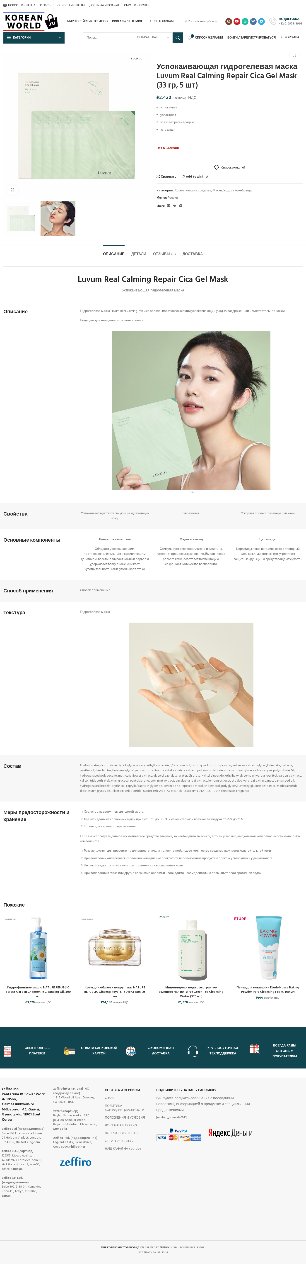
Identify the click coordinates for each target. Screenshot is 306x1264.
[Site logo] (31, 21)
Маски (217, 190)
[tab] (114, 252)
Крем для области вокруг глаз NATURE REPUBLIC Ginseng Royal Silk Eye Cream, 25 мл (114, 992)
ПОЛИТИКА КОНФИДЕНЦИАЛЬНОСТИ (125, 1108)
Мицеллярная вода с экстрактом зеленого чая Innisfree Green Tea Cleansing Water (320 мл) (191, 992)
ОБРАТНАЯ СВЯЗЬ (119, 1141)
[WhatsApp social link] (245, 21)
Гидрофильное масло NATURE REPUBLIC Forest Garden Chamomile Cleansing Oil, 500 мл (38, 992)
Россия (173, 197)
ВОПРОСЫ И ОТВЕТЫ (121, 1133)
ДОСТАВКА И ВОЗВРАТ (122, 1125)
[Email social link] (168, 206)
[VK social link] (253, 21)
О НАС (110, 1098)
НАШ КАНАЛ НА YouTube (123, 1149)
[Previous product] (289, 55)
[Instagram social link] (228, 21)
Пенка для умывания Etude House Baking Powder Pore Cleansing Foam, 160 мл (267, 990)
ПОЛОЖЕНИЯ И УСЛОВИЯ (125, 1117)
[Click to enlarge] (12, 190)
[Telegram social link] (261, 21)
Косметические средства (193, 190)
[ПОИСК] (178, 37)
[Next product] (300, 55)
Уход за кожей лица (237, 190)
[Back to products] (294, 55)
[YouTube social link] (237, 21)
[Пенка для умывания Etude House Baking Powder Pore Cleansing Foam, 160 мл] (268, 948)
